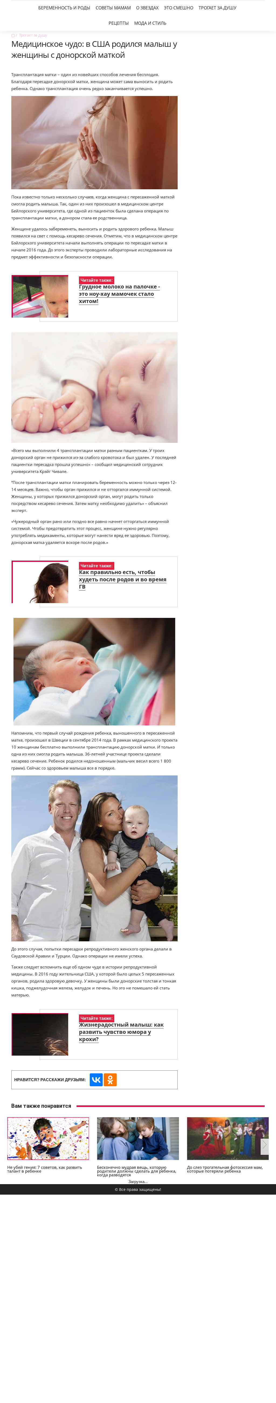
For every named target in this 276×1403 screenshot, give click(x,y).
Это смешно (178, 8)
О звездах (147, 8)
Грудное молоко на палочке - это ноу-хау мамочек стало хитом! (119, 294)
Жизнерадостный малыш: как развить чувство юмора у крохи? (121, 1032)
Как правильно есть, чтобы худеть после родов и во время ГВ (123, 579)
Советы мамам (113, 8)
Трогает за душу (217, 8)
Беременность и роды (64, 8)
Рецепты (119, 23)
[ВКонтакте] (96, 1079)
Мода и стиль (150, 23)
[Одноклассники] (110, 1079)
